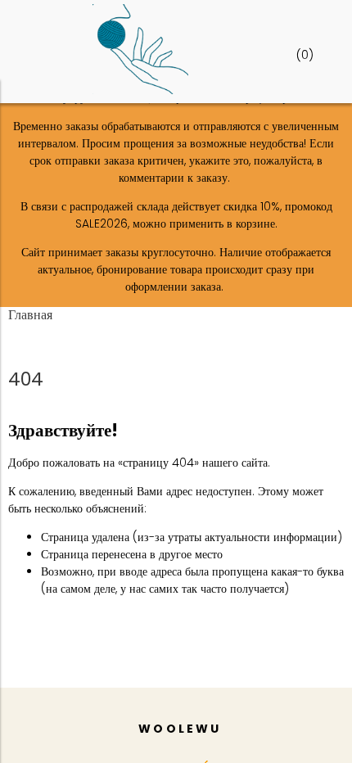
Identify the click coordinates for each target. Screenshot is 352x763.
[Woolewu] (140, 90)
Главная (30, 314)
